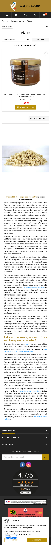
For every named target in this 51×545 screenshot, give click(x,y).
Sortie (14, 540)
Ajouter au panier (25, 107)
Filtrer (40, 39)
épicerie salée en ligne (32, 198)
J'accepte (36, 540)
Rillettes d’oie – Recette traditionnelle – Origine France (25, 95)
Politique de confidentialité (17, 534)
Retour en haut (39, 119)
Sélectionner (17, 39)
